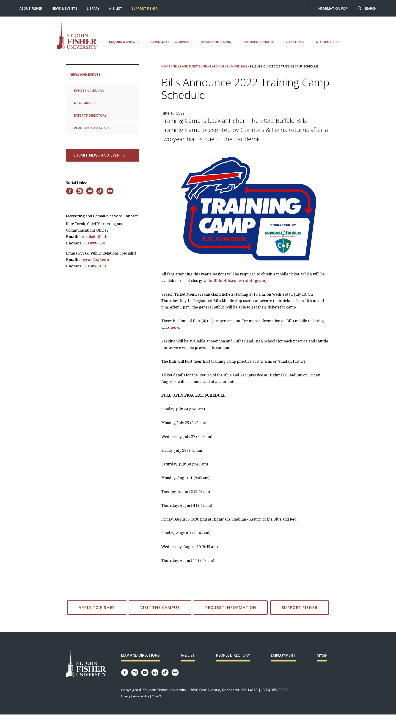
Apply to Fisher (97, 607)
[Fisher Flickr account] (175, 672)
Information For (332, 8)
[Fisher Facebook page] (124, 672)
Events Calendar (89, 90)
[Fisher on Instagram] (79, 191)
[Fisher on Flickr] (110, 191)
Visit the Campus (160, 607)
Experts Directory (90, 115)
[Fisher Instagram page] (134, 672)
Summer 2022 (237, 66)
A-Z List (115, 8)
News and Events (85, 74)
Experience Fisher (258, 41)
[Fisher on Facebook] (69, 191)
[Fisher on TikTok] (100, 191)
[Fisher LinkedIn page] (155, 672)
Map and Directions (140, 655)
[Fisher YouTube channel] (144, 672)
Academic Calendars (92, 128)
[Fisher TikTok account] (165, 672)
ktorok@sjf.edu (94, 236)
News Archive (85, 103)
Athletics (295, 41)
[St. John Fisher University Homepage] (86, 664)
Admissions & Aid (216, 41)
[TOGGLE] (134, 103)
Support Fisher (145, 8)
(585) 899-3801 (93, 243)
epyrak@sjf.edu (94, 259)
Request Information (230, 607)
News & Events (64, 8)
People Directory (233, 655)
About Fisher (30, 8)
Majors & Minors (124, 41)
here (174, 327)
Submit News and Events (99, 155)
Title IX (156, 696)
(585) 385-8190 (93, 266)
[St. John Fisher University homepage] (77, 36)
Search (370, 8)
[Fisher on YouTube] (90, 191)
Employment (283, 655)
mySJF (322, 655)
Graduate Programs (170, 41)
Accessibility (141, 696)
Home (165, 66)
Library (93, 8)
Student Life (327, 41)
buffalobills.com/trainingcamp (238, 280)
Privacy (125, 696)
